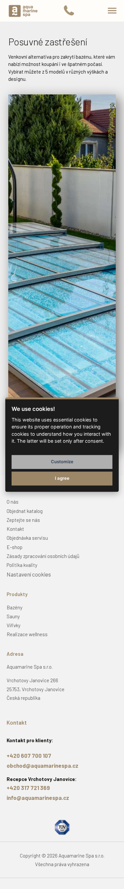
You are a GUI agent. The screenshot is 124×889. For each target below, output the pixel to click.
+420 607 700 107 (29, 755)
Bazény (14, 607)
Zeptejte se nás (23, 520)
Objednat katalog (25, 511)
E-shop (14, 547)
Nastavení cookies (29, 574)
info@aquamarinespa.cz (38, 797)
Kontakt (15, 529)
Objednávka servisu (27, 538)
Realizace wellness (27, 634)
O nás (13, 502)
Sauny (13, 616)
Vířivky (14, 625)
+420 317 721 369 (28, 787)
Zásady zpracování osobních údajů (43, 556)
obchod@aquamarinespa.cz (42, 765)
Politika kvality (22, 565)
